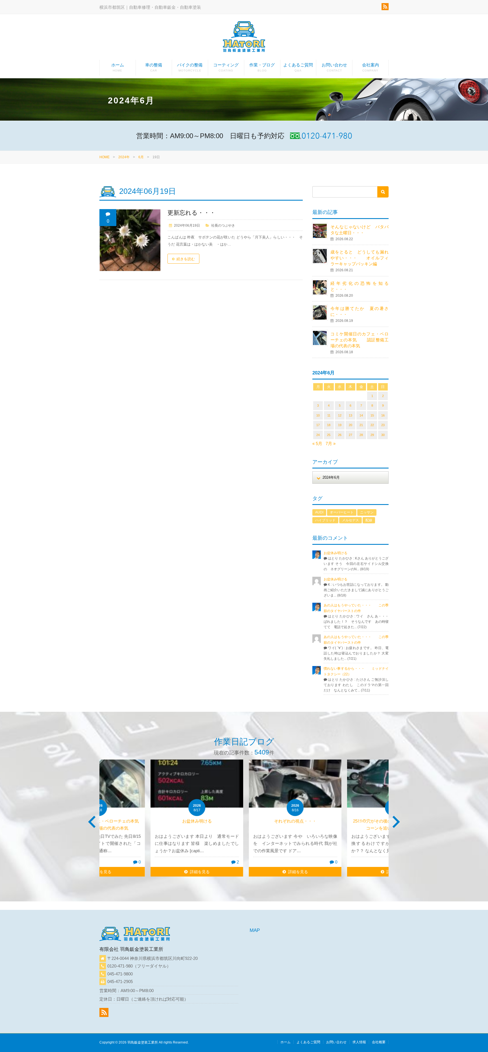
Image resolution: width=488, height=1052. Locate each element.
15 (372, 415)
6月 (141, 157)
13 (350, 415)
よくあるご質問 (298, 67)
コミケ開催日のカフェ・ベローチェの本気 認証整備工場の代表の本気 (359, 339)
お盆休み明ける (335, 553)
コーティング (226, 67)
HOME (104, 157)
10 (318, 415)
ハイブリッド (325, 520)
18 (328, 425)
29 (372, 435)
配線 (368, 520)
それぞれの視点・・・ (244, 821)
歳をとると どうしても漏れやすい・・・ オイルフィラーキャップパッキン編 (359, 258)
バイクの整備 (189, 67)
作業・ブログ (262, 67)
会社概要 (378, 1042)
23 (383, 425)
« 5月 (317, 443)
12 (339, 415)
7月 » (331, 443)
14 (361, 415)
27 (350, 435)
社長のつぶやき (223, 225)
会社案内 (370, 67)
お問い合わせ (334, 67)
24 (318, 435)
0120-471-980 (120, 966)
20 (350, 425)
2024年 (124, 157)
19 (339, 425)
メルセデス (350, 520)
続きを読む (186, 259)
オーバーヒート (342, 512)
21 (361, 425)
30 (383, 435)
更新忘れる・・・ (191, 212)
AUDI (319, 512)
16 (383, 415)
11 (328, 415)
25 (328, 435)
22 (372, 425)
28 (361, 435)
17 (318, 425)
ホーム (117, 67)
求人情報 (359, 1042)
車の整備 (153, 67)
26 (339, 435)
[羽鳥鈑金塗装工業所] (244, 37)
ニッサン (367, 512)
